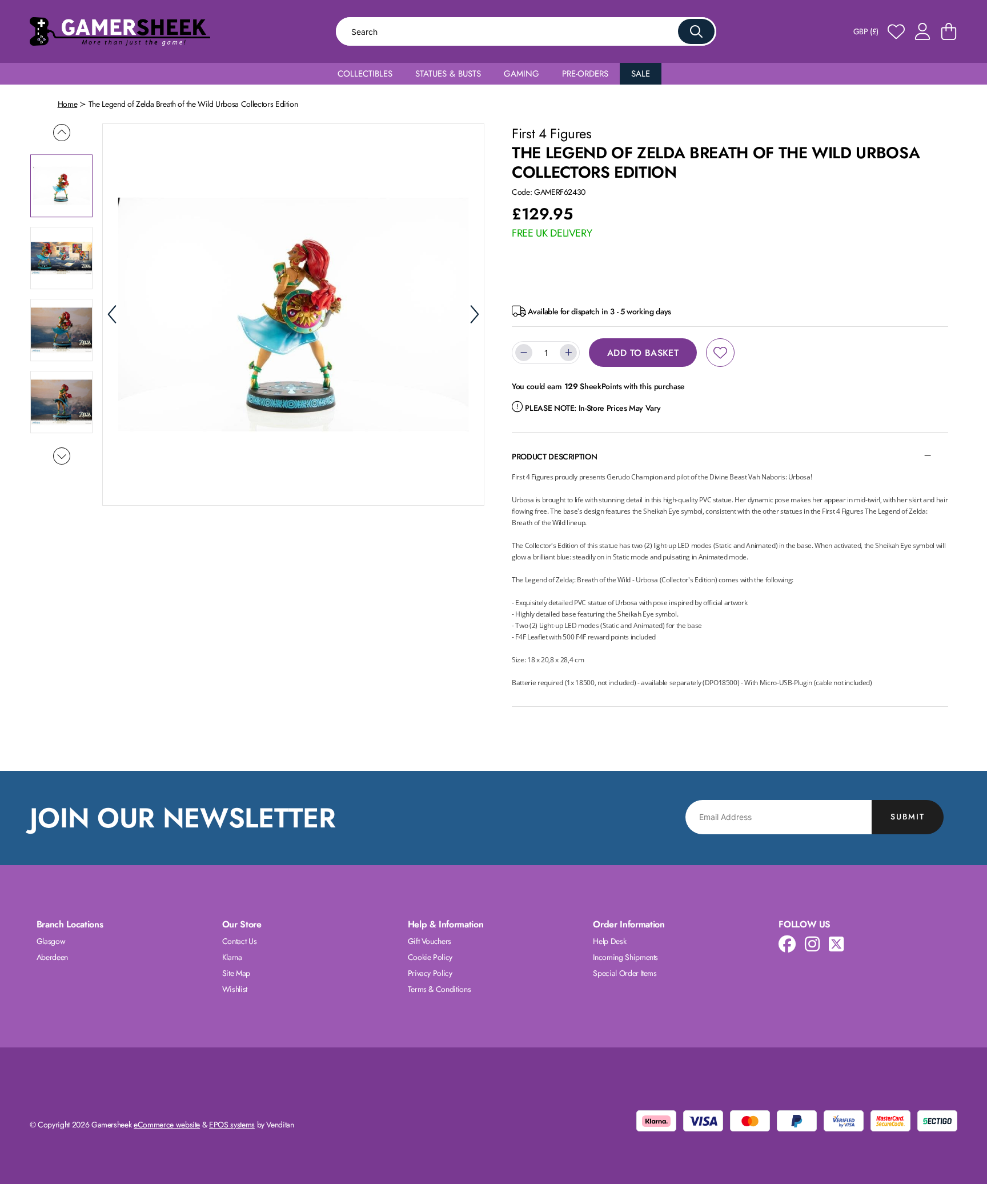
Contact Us (239, 941)
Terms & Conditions (439, 989)
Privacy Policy (430, 973)
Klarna (232, 957)
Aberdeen (52, 957)
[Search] (696, 31)
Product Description (554, 456)
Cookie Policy (430, 957)
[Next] (475, 314)
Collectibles (365, 73)
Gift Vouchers (429, 941)
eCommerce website (167, 1124)
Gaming (521, 73)
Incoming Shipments (625, 957)
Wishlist (234, 989)
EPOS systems (232, 1124)
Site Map (236, 973)
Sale (640, 73)
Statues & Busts (448, 73)
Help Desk (609, 941)
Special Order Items (624, 973)
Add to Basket (643, 352)
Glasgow (51, 941)
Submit (907, 816)
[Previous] (112, 314)
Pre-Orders (585, 73)
